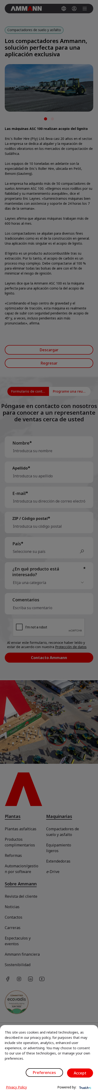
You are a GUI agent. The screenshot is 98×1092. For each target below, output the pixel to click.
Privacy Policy (16, 1087)
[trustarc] (84, 1087)
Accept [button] (80, 1073)
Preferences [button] (44, 1072)
